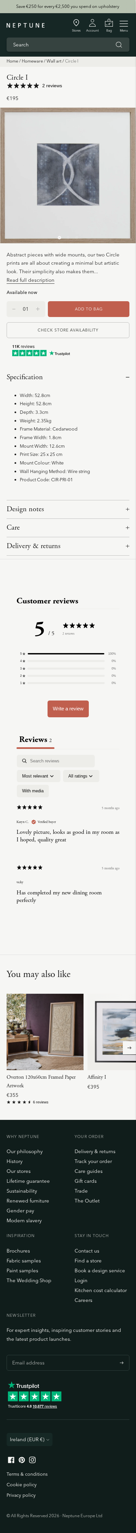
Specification (25, 377)
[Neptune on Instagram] (32, 1461)
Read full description (30, 280)
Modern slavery (24, 1220)
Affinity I (96, 1077)
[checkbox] (33, 791)
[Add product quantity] (14, 309)
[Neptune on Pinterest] (21, 1461)
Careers (83, 1300)
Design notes (25, 509)
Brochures (18, 1251)
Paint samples (22, 1270)
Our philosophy (25, 1151)
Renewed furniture (28, 1201)
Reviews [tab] (35, 739)
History (14, 1161)
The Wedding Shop (29, 1280)
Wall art (54, 61)
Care (13, 527)
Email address (26, 1355)
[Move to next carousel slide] (129, 1047)
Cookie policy (22, 1485)
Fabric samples (24, 1260)
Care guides (89, 1171)
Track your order (93, 1161)
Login (81, 1280)
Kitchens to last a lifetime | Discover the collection (67, 6)
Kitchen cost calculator (101, 1290)
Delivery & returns (33, 546)
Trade (81, 1191)
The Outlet (87, 1201)
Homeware (32, 61)
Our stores (19, 1171)
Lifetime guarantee (28, 1181)
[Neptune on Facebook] (11, 1461)
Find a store (88, 1260)
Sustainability (22, 1191)
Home (12, 61)
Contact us (87, 1251)
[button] (68, 653)
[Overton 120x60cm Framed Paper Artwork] (45, 1031)
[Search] (118, 45)
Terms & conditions (27, 1474)
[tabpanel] (68, 834)
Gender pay (20, 1210)
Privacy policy (21, 1495)
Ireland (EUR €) (27, 1439)
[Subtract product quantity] (38, 309)
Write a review (68, 708)
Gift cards (86, 1181)
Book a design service (100, 1270)
